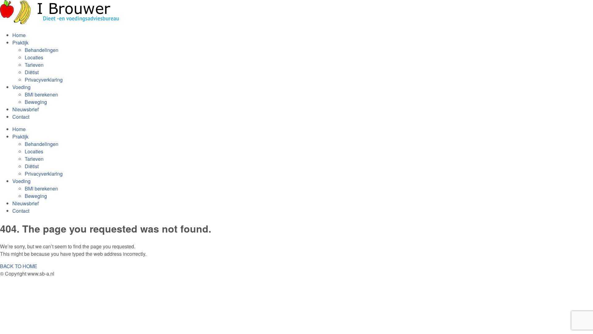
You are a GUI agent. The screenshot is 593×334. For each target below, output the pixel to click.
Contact (20, 116)
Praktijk (20, 42)
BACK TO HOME (18, 266)
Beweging (36, 101)
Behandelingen (41, 50)
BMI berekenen (41, 94)
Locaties (34, 57)
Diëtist (32, 72)
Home (19, 35)
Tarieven (34, 64)
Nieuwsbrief (25, 109)
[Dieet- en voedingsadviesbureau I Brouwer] (62, 22)
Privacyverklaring (44, 79)
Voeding (21, 87)
